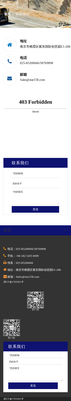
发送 (35, 209)
